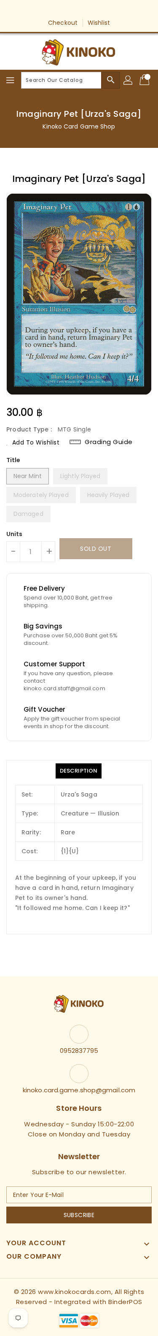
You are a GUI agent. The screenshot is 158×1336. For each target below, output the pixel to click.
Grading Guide (109, 442)
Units (14, 534)
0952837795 (79, 1050)
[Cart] (145, 80)
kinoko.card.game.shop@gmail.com (79, 1090)
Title (13, 460)
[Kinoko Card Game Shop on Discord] (103, 9)
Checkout (63, 22)
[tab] (79, 770)
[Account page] (128, 80)
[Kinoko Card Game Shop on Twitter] (70, 9)
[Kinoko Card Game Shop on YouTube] (87, 9)
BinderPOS (125, 1301)
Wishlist (99, 22)
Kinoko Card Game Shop (79, 126)
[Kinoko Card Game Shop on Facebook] (54, 9)
